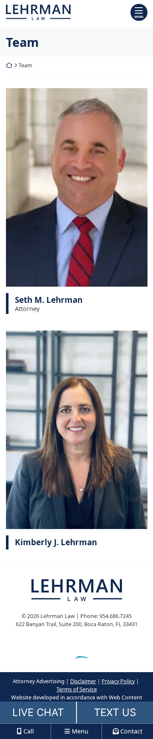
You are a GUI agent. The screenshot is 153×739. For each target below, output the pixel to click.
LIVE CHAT (38, 712)
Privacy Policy (118, 681)
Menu (138, 16)
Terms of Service (77, 689)
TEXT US (115, 712)
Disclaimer (83, 681)
